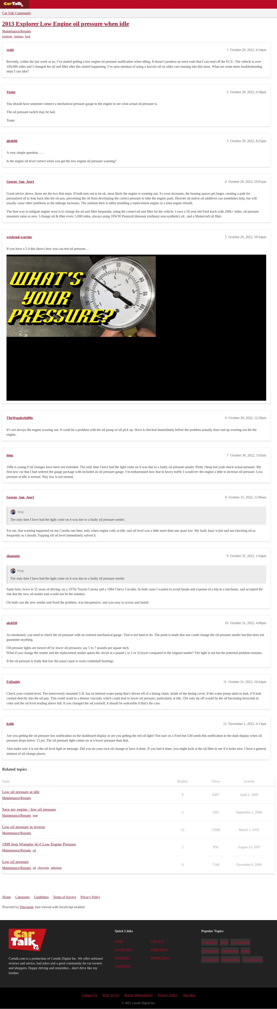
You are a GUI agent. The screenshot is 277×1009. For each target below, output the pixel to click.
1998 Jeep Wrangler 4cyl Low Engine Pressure (39, 844)
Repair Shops (118, 4)
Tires (224, 942)
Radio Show (159, 949)
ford (27, 36)
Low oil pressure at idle (20, 792)
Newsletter (122, 957)
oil (34, 850)
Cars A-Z (168, 4)
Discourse (26, 907)
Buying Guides (44, 4)
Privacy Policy (90, 897)
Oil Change (210, 959)
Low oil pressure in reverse (23, 827)
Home (6, 897)
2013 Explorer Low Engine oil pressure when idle (65, 23)
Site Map (189, 995)
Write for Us (110, 995)
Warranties (209, 942)
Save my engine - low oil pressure (29, 809)
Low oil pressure (15, 862)
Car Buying (230, 951)
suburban (56, 867)
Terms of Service (64, 897)
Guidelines (41, 897)
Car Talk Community (16, 13)
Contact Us (89, 995)
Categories (22, 897)
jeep (35, 815)
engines (18, 36)
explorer (7, 36)
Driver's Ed (210, 951)
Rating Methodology (138, 995)
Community (145, 4)
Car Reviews (90, 4)
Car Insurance (252, 959)
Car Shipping (240, 942)
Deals (68, 4)
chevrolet (43, 867)
